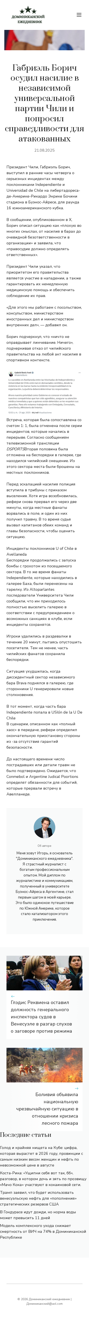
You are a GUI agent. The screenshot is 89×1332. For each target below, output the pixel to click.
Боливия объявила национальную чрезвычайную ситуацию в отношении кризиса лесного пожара (47, 1108)
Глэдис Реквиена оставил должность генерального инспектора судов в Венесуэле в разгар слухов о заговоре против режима (41, 1016)
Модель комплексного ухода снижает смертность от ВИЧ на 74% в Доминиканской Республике (43, 1231)
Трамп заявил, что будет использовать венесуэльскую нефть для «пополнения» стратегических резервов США (38, 1198)
